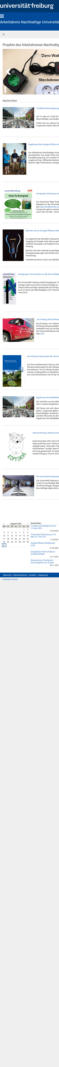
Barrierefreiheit (20, 575)
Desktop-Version (10, 579)
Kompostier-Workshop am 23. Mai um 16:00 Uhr (43, 536)
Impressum (43, 575)
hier (42, 333)
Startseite (4, 34)
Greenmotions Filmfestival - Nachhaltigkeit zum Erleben (42, 561)
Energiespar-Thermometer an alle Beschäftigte (43, 553)
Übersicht (7, 575)
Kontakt (32, 575)
